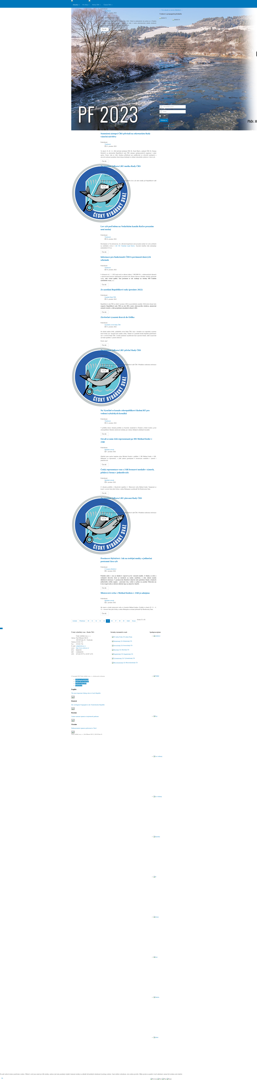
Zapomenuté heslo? (168, 126)
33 (100, 621)
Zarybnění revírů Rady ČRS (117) (173, 94)
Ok (2, 1078)
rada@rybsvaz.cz (81, 646)
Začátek (75, 621)
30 (88, 621)
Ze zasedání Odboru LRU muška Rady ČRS (121, 166)
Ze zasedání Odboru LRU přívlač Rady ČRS (121, 350)
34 (104, 621)
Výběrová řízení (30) (169, 102)
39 (123, 621)
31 (92, 621)
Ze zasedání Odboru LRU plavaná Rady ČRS (121, 498)
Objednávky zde (172, 53)
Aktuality (76, 5)
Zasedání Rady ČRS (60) (170, 83)
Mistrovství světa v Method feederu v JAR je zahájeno (125, 593)
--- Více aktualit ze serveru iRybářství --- (171, 10)
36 (112, 621)
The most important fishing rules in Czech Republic (86, 693)
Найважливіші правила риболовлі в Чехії (83, 728)
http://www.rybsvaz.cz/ (82, 648)
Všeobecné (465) (168, 98)
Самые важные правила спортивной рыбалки (85, 716)
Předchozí (82, 621)
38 (119, 621)
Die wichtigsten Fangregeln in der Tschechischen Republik (88, 705)
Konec (134, 621)
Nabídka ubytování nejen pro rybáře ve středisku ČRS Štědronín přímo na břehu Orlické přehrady (172, 67)
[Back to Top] (1, 628)
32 (96, 621)
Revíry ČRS (96, 5)
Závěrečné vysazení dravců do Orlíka (117, 317)
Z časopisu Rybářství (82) (171, 90)
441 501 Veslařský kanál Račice (125, 246)
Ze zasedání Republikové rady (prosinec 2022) (122, 289)
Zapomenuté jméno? (169, 124)
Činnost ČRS (107, 5)
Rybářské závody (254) (170, 86)
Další (128, 621)
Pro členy (85, 5)
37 (115, 621)
